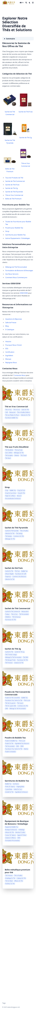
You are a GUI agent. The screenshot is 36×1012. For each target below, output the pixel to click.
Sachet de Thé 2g (25, 137)
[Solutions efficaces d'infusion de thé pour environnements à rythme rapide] (18, 565)
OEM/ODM (24, 293)
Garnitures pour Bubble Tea (15, 235)
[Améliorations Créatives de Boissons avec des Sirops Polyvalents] (18, 484)
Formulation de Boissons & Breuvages (19, 270)
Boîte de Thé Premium (9, 170)
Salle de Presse (10, 322)
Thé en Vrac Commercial (25, 164)
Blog (7, 326)
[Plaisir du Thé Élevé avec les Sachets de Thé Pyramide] (18, 524)
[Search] (26, 2)
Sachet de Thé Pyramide (10, 141)
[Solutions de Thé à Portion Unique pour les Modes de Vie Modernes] (18, 647)
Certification (9, 352)
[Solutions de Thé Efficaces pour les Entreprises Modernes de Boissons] (18, 691)
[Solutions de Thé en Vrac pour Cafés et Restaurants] (18, 403)
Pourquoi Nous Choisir (13, 345)
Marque (8, 359)
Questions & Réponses (13, 319)
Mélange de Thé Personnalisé (16, 267)
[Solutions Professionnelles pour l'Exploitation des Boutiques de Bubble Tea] (18, 822)
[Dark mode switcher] (29, 2)
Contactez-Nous (20, 375)
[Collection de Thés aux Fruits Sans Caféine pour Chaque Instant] (18, 444)
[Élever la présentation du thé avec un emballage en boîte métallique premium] (18, 868)
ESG (6, 348)
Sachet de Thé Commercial (10, 113)
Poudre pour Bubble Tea (14, 228)
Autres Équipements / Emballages (17, 238)
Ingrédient (9, 355)
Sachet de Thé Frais (26, 112)
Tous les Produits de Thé (14, 178)
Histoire (8, 341)
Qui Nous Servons (11, 274)
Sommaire (10, 38)
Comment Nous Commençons (16, 277)
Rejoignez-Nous (11, 362)
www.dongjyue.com (13, 1007)
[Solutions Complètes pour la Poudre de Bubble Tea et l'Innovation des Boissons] (18, 736)
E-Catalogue (9, 329)
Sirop (7, 231)
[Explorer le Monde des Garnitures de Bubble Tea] (18, 777)
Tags (4, 1003)
